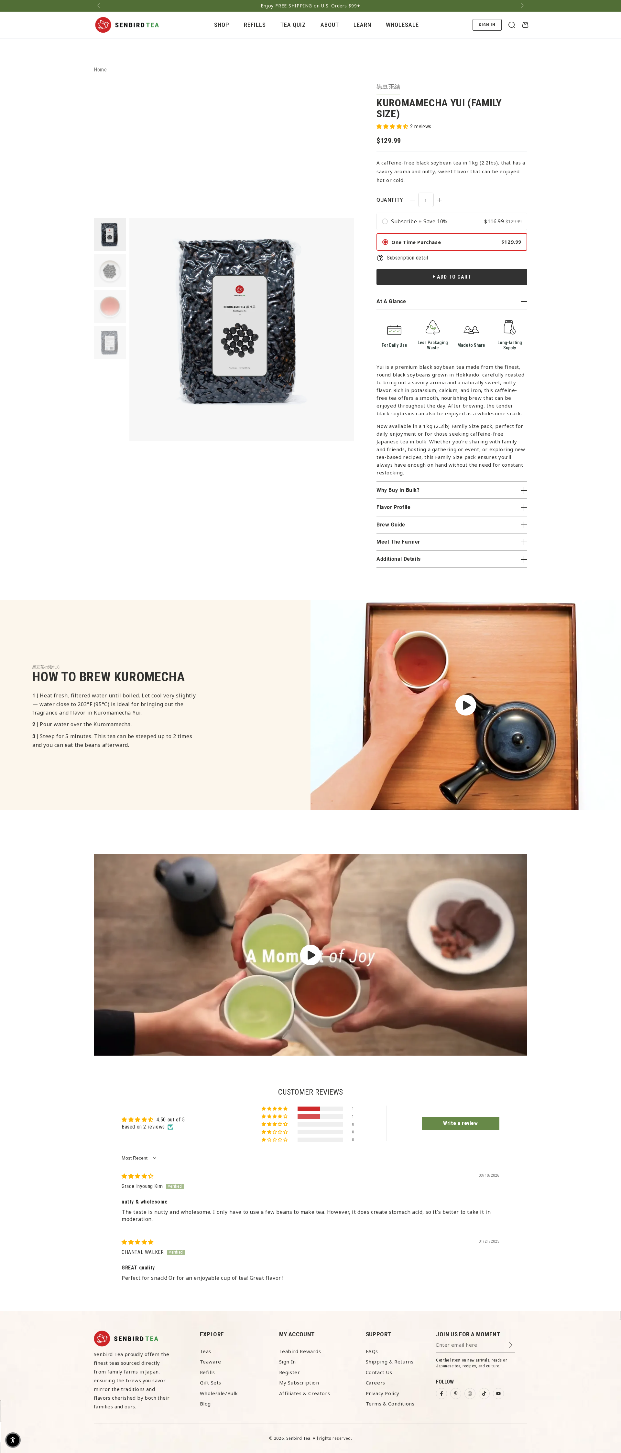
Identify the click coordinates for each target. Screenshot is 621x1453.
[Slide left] (99, 6)
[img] (138, 1176)
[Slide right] (521, 6)
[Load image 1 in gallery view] (110, 234)
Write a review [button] (460, 1123)
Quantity (389, 200)
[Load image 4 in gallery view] (110, 342)
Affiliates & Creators (304, 1393)
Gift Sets (210, 1382)
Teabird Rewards (300, 1351)
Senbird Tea (298, 1438)
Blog (205, 1403)
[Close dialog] (606, 1349)
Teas (205, 1351)
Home (100, 70)
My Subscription (299, 1382)
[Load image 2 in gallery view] (110, 270)
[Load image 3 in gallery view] (110, 306)
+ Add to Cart (451, 277)
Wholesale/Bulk (219, 1393)
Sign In (287, 1361)
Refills (207, 1372)
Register (289, 1372)
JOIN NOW (425, 1437)
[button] (511, 25)
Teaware (210, 1361)
